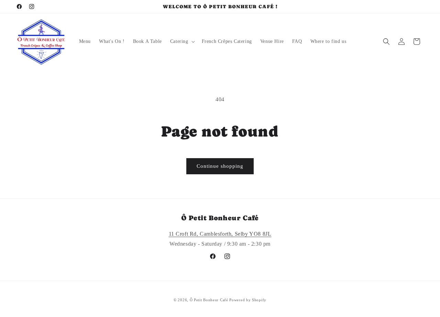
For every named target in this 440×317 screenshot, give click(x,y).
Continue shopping (220, 166)
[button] (182, 41)
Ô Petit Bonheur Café (209, 300)
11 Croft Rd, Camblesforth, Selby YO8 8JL (220, 234)
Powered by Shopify (247, 300)
